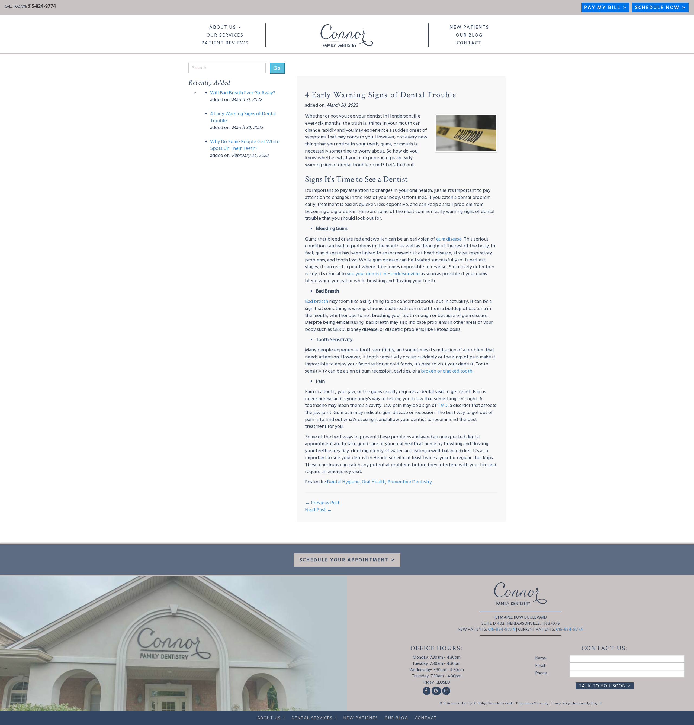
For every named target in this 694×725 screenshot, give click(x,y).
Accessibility (581, 703)
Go (277, 68)
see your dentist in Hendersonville (384, 273)
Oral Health (373, 481)
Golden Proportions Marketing (526, 703)
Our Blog (469, 35)
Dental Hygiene (343, 481)
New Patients (469, 27)
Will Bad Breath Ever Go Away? (242, 92)
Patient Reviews (225, 43)
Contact (469, 43)
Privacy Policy (560, 703)
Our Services (225, 35)
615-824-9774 (42, 6)
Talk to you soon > (604, 685)
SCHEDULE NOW (660, 7)
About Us (223, 27)
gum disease (449, 239)
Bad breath (316, 301)
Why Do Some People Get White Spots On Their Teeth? (244, 145)
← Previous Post (322, 502)
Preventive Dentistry (410, 481)
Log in (596, 703)
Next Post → (318, 509)
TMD (443, 405)
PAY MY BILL (605, 7)
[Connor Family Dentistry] (347, 35)
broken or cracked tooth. (447, 371)
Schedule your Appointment (347, 559)
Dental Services (313, 718)
